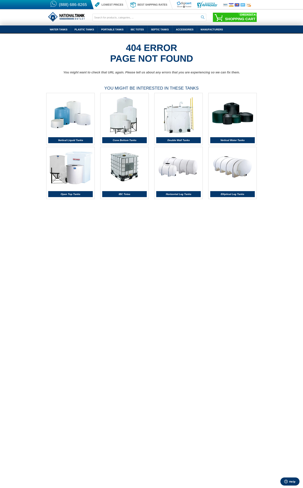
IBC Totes (137, 29)
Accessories (184, 29)
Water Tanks (58, 29)
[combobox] (149, 17)
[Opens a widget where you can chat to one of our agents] (289, 481)
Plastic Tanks (84, 29)
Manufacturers (212, 29)
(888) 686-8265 (73, 4)
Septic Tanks (160, 29)
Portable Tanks (112, 29)
